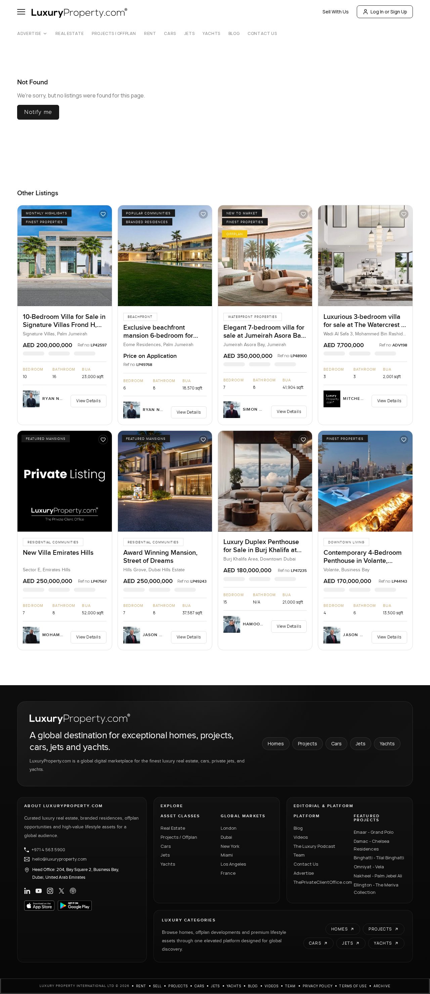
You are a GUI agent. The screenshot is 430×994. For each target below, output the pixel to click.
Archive (382, 986)
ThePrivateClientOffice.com (320, 882)
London (228, 828)
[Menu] (21, 11)
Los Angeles (233, 864)
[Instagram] (50, 891)
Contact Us (262, 33)
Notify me (38, 112)
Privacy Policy (318, 986)
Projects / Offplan (179, 837)
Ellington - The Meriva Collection (376, 889)
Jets (189, 33)
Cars (170, 33)
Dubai (226, 837)
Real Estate (69, 33)
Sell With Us (335, 11)
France (228, 873)
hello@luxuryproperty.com (59, 859)
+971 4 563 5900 (48, 850)
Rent (150, 33)
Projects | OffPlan (114, 33)
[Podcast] (73, 891)
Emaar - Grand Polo (373, 832)
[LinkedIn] (27, 891)
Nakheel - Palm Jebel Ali (378, 876)
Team (299, 855)
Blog (234, 33)
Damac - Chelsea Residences (371, 845)
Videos (301, 837)
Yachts (211, 33)
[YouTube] (39, 891)
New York (230, 846)
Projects (307, 743)
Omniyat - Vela (369, 867)
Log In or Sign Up (389, 11)
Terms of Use (353, 986)
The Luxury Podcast (314, 846)
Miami (227, 855)
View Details (88, 401)
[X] (61, 891)
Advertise (29, 33)
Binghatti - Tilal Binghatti (379, 858)
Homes (276, 743)
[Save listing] (103, 214)
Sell (157, 986)
